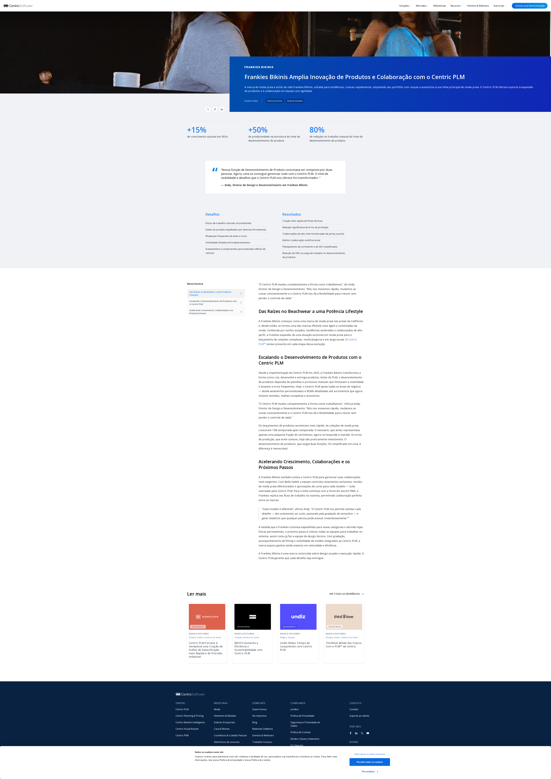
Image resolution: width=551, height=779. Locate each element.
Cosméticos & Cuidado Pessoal (230, 735)
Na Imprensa (259, 715)
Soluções (404, 5)
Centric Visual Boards (187, 728)
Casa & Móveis (222, 728)
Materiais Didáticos (262, 728)
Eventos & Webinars (478, 5)
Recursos (455, 5)
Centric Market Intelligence (190, 722)
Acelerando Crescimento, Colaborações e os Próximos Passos (211, 312)
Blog (254, 722)
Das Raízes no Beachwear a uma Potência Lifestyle (210, 293)
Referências (439, 5)
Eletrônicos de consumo (227, 742)
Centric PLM (182, 709)
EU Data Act (297, 745)
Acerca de (499, 5)
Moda (217, 709)
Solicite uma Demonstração (530, 5)
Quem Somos (259, 709)
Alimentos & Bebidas (225, 715)
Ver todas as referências (344, 593)
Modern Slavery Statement (305, 738)
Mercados (421, 5)
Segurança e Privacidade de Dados (305, 724)
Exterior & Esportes (224, 722)
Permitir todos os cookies (370, 762)
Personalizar (368, 771)
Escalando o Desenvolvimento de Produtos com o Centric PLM (213, 302)
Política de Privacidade (302, 715)
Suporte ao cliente (359, 715)
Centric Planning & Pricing (190, 715)
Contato (354, 709)
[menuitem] (192, 709)
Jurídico (295, 709)
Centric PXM (182, 735)
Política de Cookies (301, 732)
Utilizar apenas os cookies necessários (369, 754)
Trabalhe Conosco (262, 742)
